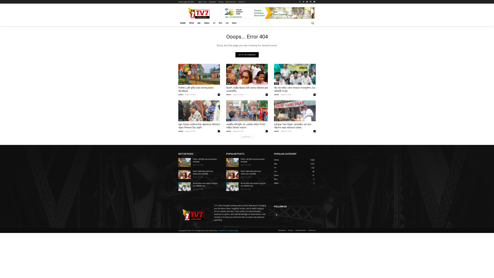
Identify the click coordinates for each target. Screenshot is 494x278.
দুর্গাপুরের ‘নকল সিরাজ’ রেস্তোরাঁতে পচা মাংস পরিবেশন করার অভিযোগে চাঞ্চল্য (292, 126)
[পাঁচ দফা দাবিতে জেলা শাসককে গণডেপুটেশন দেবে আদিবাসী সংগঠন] (295, 74)
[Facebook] (299, 1)
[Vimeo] (310, 1)
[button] (313, 23)
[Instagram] (303, 1)
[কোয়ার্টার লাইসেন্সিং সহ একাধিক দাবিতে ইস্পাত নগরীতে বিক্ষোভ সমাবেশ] (247, 110)
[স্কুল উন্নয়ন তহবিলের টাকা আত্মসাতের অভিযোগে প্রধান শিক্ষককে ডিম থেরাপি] (199, 110)
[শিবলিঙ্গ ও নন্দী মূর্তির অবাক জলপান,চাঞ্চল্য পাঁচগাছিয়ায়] (199, 74)
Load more (246, 137)
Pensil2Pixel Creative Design (228, 230)
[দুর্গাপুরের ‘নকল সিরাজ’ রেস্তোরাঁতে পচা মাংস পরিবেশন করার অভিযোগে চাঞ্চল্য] (295, 110)
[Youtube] (314, 1)
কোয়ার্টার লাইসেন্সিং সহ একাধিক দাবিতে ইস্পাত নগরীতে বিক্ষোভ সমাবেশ (245, 126)
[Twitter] (307, 1)
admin (180, 94)
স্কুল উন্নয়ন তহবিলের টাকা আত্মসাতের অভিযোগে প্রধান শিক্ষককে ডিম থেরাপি (199, 126)
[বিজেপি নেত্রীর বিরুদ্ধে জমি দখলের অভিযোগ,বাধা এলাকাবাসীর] (247, 74)
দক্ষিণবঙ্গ (181, 83)
